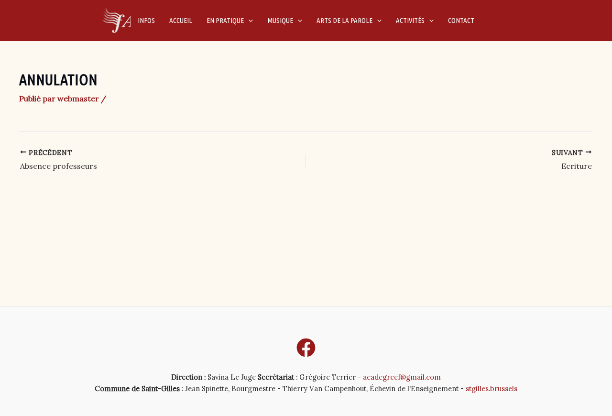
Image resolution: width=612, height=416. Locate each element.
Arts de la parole (344, 20)
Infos (146, 20)
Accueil (180, 20)
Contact (461, 20)
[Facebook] (306, 347)
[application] (248, 21)
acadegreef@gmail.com (402, 377)
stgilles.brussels (491, 388)
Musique (280, 20)
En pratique (225, 20)
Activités (410, 20)
